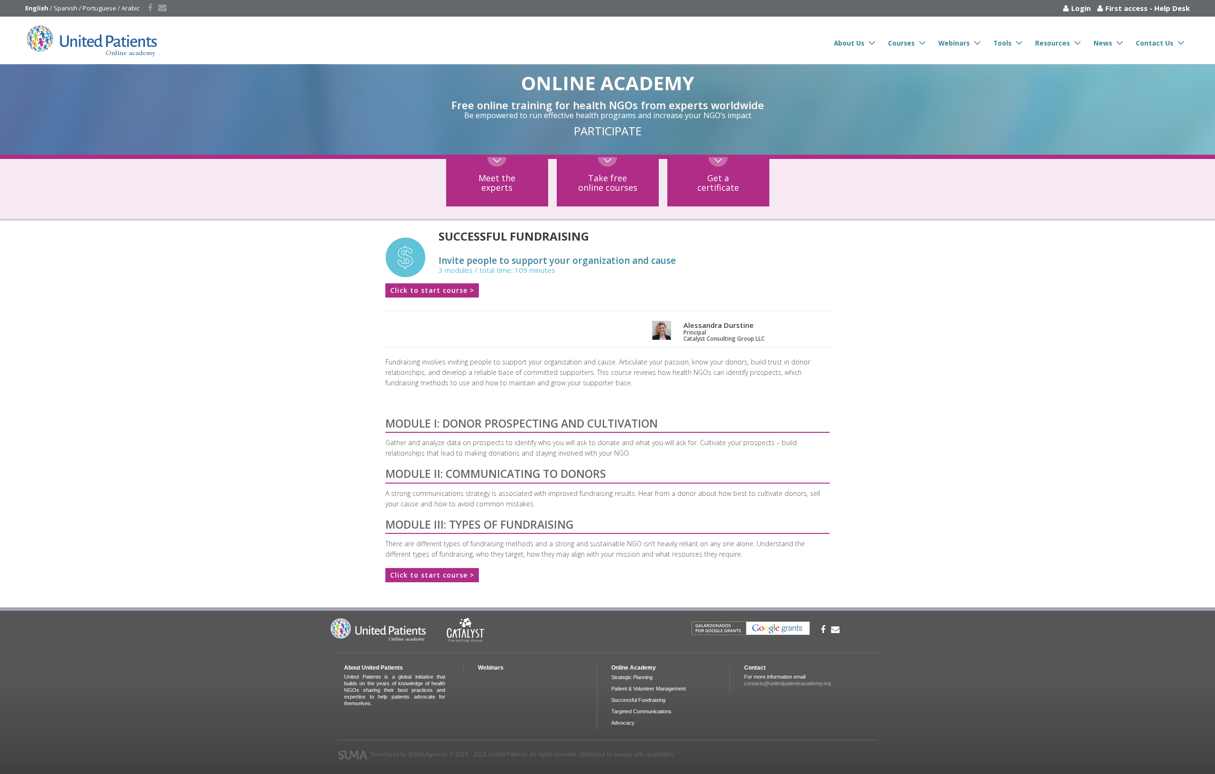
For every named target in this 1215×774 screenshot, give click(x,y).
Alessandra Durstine (718, 325)
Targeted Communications (641, 711)
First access (1126, 8)
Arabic (131, 8)
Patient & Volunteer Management (648, 688)
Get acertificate (718, 182)
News (1103, 42)
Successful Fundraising (638, 700)
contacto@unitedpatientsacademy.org (787, 683)
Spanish (65, 8)
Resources (1052, 42)
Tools (1002, 42)
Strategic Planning (632, 677)
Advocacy (623, 723)
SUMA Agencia (427, 754)
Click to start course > (432, 290)
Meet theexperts (496, 182)
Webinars (954, 42)
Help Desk (1172, 8)
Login (1081, 8)
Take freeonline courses (607, 182)
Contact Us (1154, 42)
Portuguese (99, 8)
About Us (849, 42)
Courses (901, 42)
